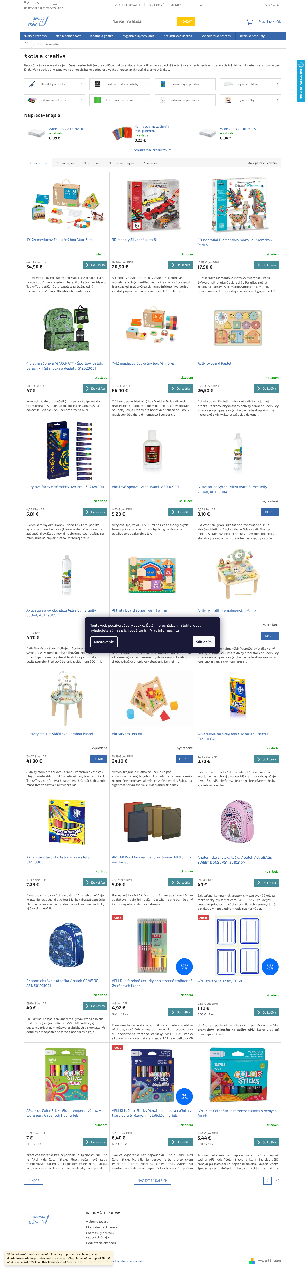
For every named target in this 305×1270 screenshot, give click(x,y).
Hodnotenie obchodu (101, 1243)
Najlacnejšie (65, 163)
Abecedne (150, 163)
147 (277, 1180)
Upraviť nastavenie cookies (125, 1261)
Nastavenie (104, 642)
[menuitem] (35, 36)
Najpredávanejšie (121, 163)
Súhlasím (204, 642)
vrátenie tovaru (127, 5)
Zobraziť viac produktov (150, 150)
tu (177, 630)
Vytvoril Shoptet (269, 1260)
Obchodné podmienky (165, 5)
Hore (36, 1180)
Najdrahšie (91, 163)
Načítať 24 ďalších (152, 1180)
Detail (270, 512)
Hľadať (186, 21)
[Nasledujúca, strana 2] (267, 1181)
